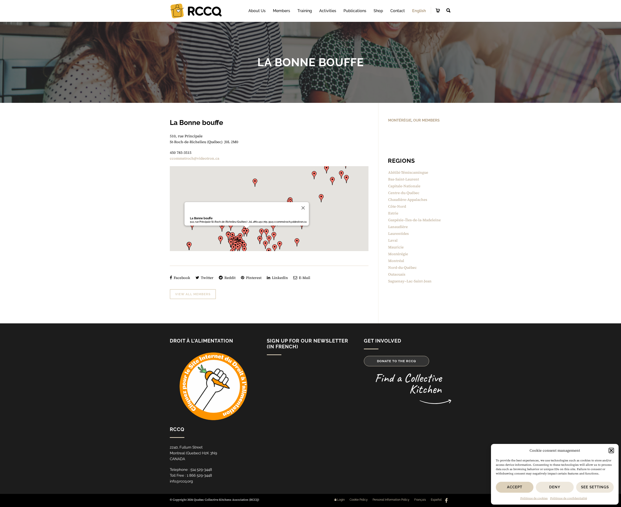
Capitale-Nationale (404, 185)
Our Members (426, 120)
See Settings (595, 487)
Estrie (393, 213)
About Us (257, 10)
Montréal (396, 260)
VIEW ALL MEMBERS (193, 294)
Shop (378, 10)
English (419, 10)
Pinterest (253, 277)
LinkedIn (279, 277)
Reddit (229, 277)
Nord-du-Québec (402, 267)
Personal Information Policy (391, 499)
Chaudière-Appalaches (407, 199)
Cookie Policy (359, 499)
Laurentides (398, 233)
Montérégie (399, 120)
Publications (354, 10)
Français (420, 499)
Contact (397, 10)
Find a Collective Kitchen (408, 383)
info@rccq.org (181, 481)
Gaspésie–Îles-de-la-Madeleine (414, 219)
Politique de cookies (534, 498)
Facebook (181, 277)
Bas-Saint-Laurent (403, 179)
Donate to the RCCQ (396, 361)
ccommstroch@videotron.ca (194, 158)
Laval (393, 240)
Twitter (206, 277)
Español (436, 499)
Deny (554, 487)
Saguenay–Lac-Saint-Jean (410, 281)
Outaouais (396, 274)
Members (281, 10)
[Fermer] (303, 208)
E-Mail (304, 277)
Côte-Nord (397, 206)
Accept (514, 487)
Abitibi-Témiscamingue (408, 172)
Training (304, 10)
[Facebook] (446, 501)
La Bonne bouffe (201, 218)
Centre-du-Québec (403, 192)
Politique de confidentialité (568, 498)
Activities (327, 10)
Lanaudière (398, 226)
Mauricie (396, 247)
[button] (611, 450)
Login (340, 499)
